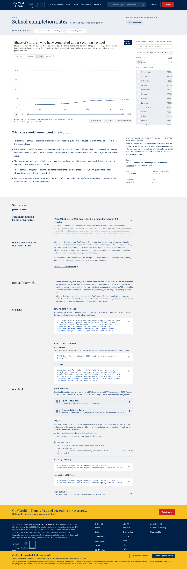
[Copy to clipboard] (126, 322)
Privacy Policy (81, 564)
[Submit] (143, 5)
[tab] (20, 56)
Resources (85, 5)
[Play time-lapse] (16, 114)
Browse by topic (56, 5)
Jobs (124, 545)
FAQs (52, 538)
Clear (170, 57)
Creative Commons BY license (75, 299)
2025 (129, 114)
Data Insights (100, 536)
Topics (97, 528)
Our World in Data (19, 5)
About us (126, 528)
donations (45, 559)
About (96, 5)
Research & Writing (158, 528)
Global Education (134, 22)
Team (125, 541)
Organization (128, 532)
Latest (75, 5)
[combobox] (126, 4)
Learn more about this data (63, 119)
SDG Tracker (100, 550)
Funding (126, 536)
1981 (22, 114)
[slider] (28, 114)
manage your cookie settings (99, 564)
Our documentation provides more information (84, 427)
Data (68, 5)
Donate (168, 5)
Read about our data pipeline (65, 266)
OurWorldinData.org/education (24, 122)
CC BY (38, 122)
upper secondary (157, 146)
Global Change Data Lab (47, 524)
